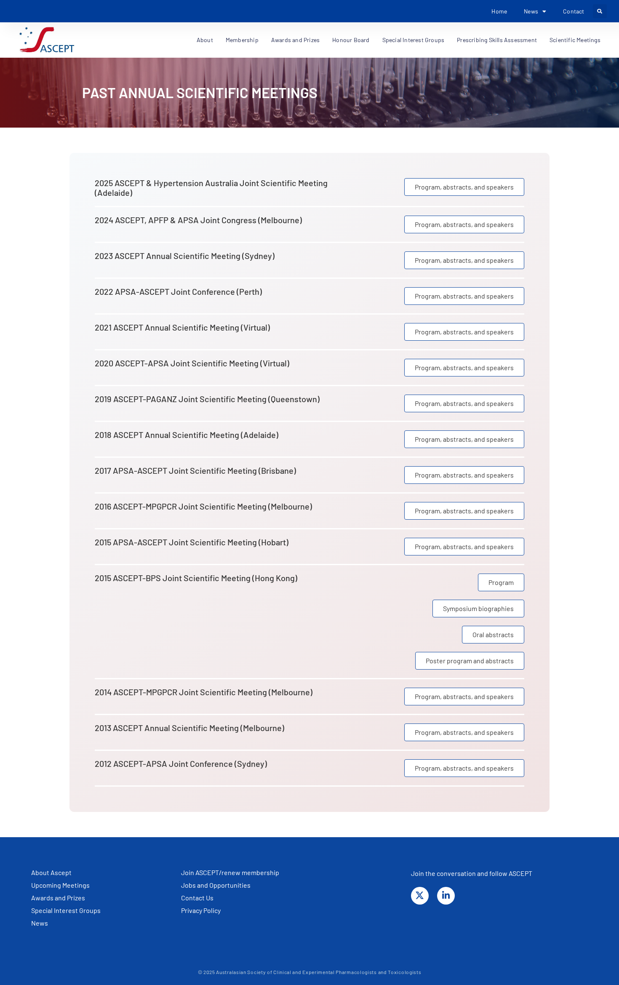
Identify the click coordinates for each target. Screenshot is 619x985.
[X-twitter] (420, 896)
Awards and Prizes (58, 898)
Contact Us (197, 898)
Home (499, 11)
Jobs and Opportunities (216, 885)
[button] (600, 11)
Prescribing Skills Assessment (497, 39)
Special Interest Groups (413, 39)
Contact (573, 11)
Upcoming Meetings (60, 885)
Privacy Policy (201, 910)
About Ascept (51, 872)
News (39, 923)
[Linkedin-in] (446, 896)
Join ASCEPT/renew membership (230, 872)
